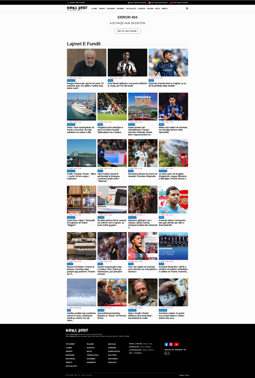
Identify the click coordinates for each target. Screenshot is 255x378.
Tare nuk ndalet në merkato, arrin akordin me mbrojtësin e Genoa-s (142, 269)
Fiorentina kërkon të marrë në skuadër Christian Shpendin (142, 175)
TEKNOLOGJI (93, 355)
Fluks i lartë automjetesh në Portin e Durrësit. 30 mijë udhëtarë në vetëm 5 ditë (80, 129)
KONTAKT (112, 362)
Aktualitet (71, 80)
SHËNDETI (91, 362)
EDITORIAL (70, 359)
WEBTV (165, 8)
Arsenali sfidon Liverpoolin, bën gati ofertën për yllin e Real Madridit (172, 222)
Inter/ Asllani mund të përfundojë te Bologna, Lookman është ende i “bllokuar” (109, 177)
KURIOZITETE (114, 351)
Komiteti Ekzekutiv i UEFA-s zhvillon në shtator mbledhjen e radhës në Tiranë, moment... (173, 269)
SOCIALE (112, 344)
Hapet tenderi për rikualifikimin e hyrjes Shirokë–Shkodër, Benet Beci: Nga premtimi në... (140, 131)
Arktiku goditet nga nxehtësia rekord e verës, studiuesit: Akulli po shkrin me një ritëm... (81, 317)
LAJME (94, 8)
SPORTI (102, 8)
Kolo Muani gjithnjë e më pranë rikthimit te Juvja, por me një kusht (127, 84)
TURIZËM (112, 348)
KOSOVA (141, 8)
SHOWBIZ (120, 8)
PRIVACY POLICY (184, 375)
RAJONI (150, 8)
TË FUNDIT (70, 344)
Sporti (110, 80)
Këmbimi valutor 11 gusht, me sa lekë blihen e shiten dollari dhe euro (172, 315)
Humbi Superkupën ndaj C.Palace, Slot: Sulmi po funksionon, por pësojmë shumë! (110, 270)
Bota (68, 310)
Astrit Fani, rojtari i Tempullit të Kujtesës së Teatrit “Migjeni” (81, 222)
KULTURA (112, 355)
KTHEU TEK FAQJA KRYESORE (127, 31)
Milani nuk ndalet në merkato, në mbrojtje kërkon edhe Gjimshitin (173, 129)
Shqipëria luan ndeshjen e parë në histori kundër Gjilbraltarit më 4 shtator (110, 129)
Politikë (132, 124)
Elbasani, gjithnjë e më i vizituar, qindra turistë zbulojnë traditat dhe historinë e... (142, 224)
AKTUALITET (131, 8)
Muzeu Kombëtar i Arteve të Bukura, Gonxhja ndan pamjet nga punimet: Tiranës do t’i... (81, 270)
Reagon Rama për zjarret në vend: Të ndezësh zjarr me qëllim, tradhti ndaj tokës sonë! (85, 85)
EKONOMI (111, 8)
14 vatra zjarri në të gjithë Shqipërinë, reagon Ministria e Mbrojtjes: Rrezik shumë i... (173, 176)
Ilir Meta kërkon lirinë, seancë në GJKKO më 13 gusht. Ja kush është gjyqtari (112, 222)
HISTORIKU (113, 359)
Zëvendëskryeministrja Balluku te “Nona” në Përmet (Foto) (112, 315)
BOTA (157, 8)
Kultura (70, 264)
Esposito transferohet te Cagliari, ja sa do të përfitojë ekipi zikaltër (167, 84)
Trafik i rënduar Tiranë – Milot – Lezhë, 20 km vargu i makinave (81, 176)
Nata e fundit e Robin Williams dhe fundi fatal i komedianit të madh (140, 315)
